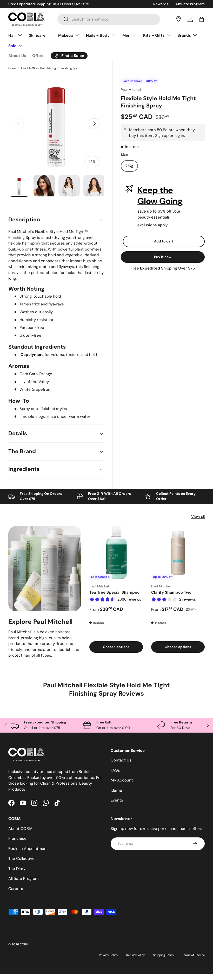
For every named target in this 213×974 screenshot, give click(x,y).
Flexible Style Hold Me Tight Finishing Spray (50, 68)
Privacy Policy (108, 955)
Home (12, 68)
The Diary (16, 868)
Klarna (116, 790)
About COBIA (20, 828)
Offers (38, 55)
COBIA (24, 944)
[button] (201, 19)
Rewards (160, 4)
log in (179, 135)
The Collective (21, 858)
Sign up (162, 135)
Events (117, 800)
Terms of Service (193, 955)
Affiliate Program (190, 4)
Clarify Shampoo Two (171, 592)
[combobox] (108, 19)
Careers (15, 888)
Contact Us (121, 760)
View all (198, 516)
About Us (17, 55)
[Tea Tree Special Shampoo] (116, 553)
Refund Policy (135, 955)
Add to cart (163, 241)
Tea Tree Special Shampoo (114, 592)
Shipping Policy (163, 955)
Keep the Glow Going (160, 195)
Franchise (17, 838)
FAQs (115, 770)
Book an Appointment (28, 848)
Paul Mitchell (131, 89)
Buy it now (162, 257)
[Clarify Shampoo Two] (178, 553)
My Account (122, 780)
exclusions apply (152, 225)
